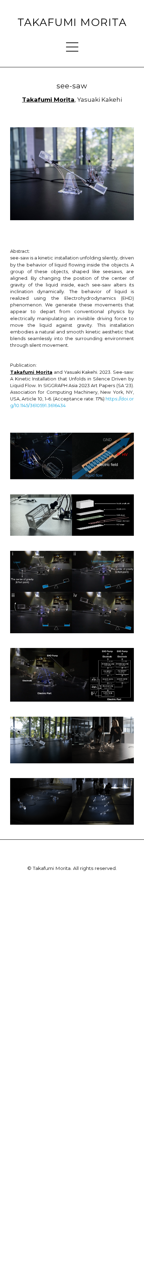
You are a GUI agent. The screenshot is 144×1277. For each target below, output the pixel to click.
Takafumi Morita (72, 22)
